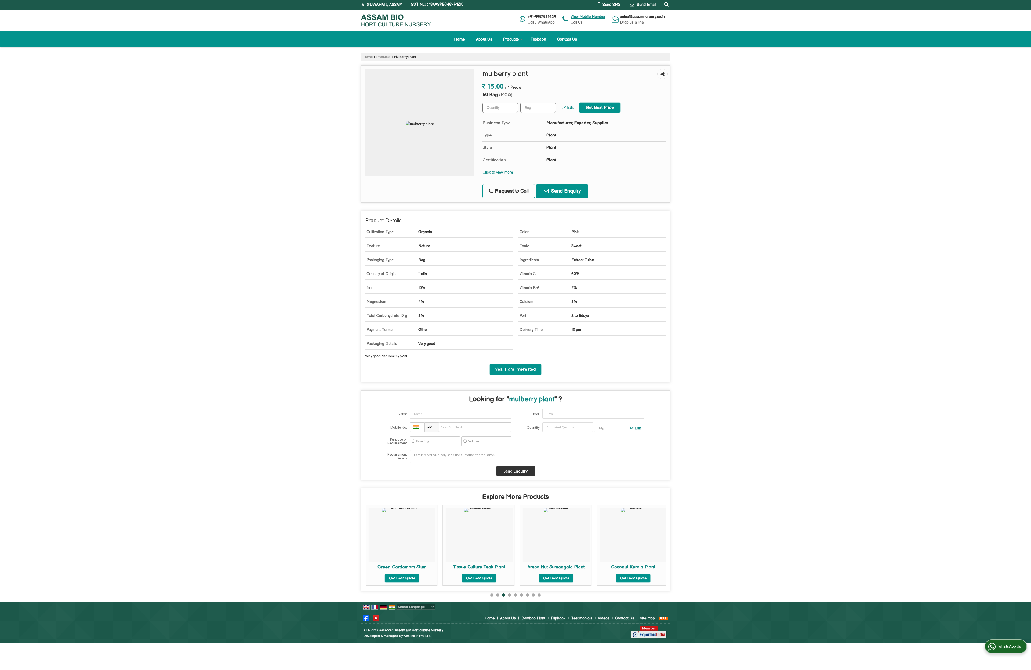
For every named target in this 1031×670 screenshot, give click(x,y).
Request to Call (511, 191)
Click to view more (497, 172)
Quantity (533, 427)
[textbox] (538, 108)
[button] (588, 17)
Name (402, 414)
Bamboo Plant (533, 618)
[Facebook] (366, 618)
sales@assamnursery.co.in (642, 17)
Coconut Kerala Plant (561, 567)
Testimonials (581, 618)
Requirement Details (397, 456)
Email (536, 414)
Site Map (647, 618)
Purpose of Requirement (397, 441)
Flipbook (538, 39)
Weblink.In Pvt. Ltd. (417, 636)
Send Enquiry (565, 191)
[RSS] (663, 618)
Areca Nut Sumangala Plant (484, 567)
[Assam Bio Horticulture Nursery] (396, 20)
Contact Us (567, 39)
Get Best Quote (407, 578)
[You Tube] (376, 618)
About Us (484, 39)
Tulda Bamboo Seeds (638, 567)
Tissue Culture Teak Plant (407, 567)
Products (511, 39)
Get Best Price (600, 107)
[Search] (665, 4)
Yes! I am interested (515, 369)
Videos (603, 618)
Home (459, 39)
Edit (570, 108)
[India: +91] (417, 427)
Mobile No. (398, 427)
